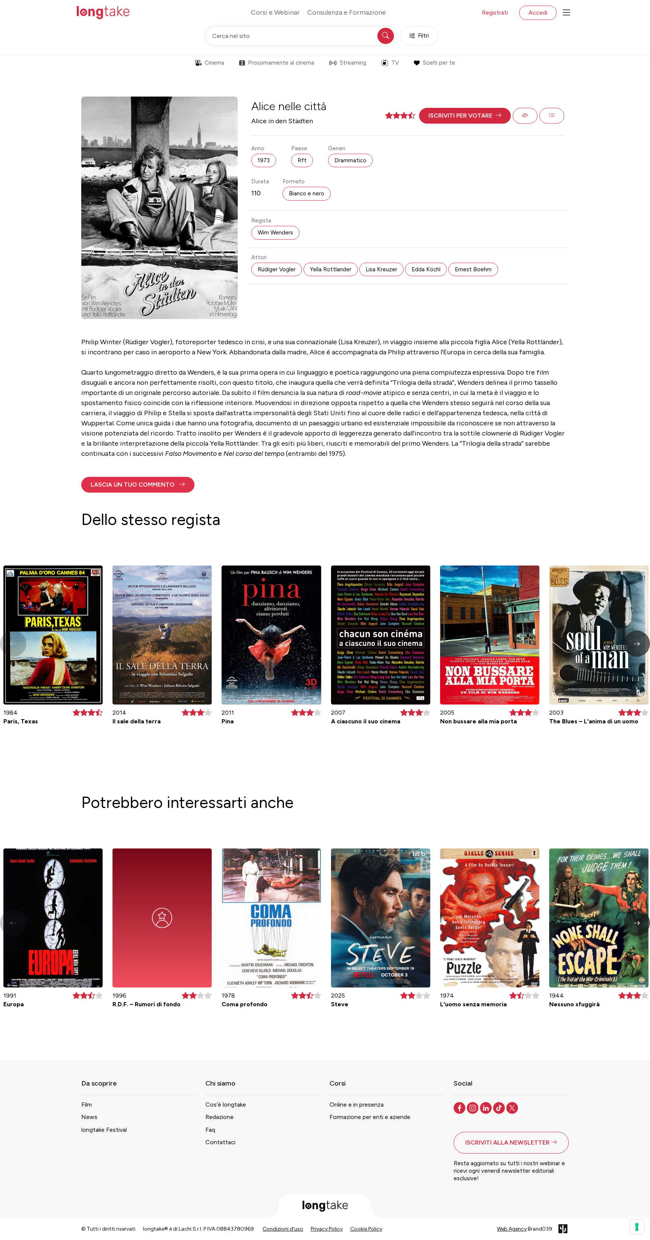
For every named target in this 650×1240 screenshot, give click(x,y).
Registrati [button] (495, 12)
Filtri (423, 35)
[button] (465, 116)
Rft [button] (302, 160)
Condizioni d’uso (283, 1229)
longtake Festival (104, 1129)
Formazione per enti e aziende (370, 1117)
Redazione (219, 1117)
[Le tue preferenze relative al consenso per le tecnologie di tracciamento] (637, 1227)
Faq (210, 1129)
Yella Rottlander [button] (330, 269)
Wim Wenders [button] (275, 232)
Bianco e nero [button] (306, 193)
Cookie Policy (366, 1229)
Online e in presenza (357, 1104)
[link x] (512, 1107)
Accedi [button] (538, 12)
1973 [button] (264, 160)
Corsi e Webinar (275, 12)
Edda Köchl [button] (426, 269)
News (89, 1117)
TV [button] (395, 62)
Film (86, 1104)
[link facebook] (460, 1107)
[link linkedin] (486, 1107)
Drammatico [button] (350, 160)
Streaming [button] (353, 62)
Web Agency (512, 1229)
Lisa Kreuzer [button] (381, 269)
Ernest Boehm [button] (473, 269)
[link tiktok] (499, 1107)
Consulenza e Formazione (346, 12)
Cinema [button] (214, 62)
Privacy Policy (327, 1229)
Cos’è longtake (225, 1104)
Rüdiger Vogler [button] (277, 269)
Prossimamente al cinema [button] (281, 62)
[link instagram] (473, 1107)
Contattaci (220, 1142)
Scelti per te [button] (439, 62)
